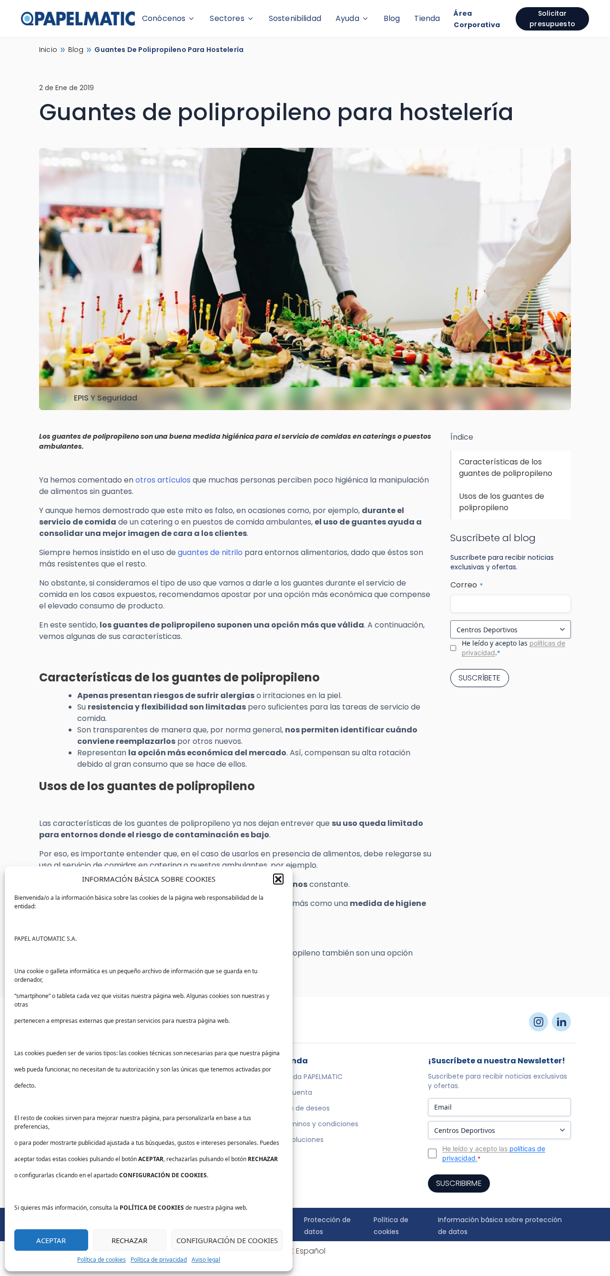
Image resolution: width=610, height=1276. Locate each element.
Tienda (427, 18)
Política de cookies (101, 1259)
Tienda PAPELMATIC (311, 1076)
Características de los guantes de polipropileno (505, 467)
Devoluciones (301, 1139)
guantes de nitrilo (210, 552)
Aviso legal (206, 1259)
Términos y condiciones (318, 1124)
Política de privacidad (159, 1259)
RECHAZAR (129, 1240)
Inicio (48, 49)
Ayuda (347, 18)
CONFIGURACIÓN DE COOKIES (227, 1240)
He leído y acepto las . (513, 647)
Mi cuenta (295, 1092)
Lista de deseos (304, 1108)
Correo (466, 584)
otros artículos (163, 479)
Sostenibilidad (295, 18)
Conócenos (163, 18)
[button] (278, 879)
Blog (392, 18)
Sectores (227, 18)
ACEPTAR (51, 1240)
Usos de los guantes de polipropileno (501, 502)
